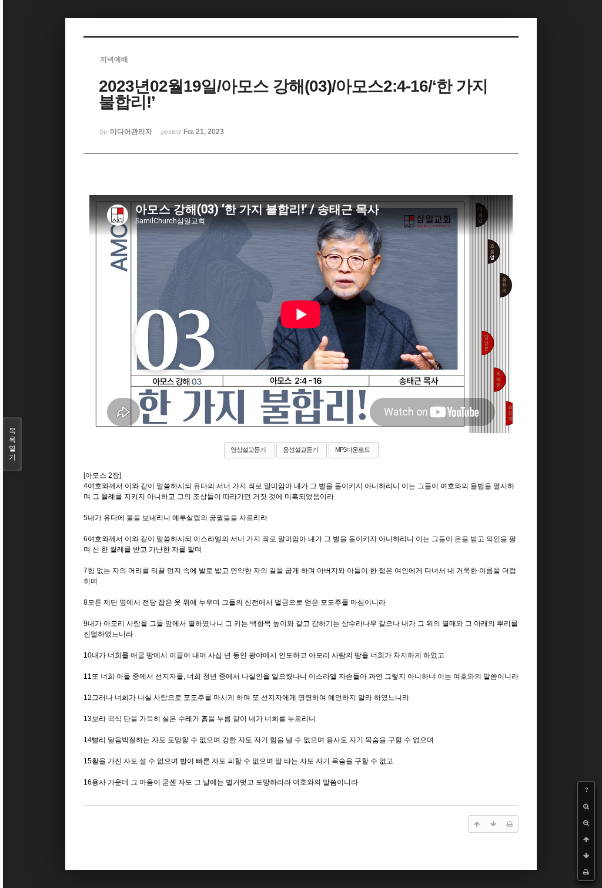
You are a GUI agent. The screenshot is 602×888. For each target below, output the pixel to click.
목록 (12, 444)
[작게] (586, 823)
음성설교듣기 (300, 449)
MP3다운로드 (352, 449)
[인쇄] (586, 872)
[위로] (586, 839)
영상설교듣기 (248, 449)
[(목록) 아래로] (586, 855)
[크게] (586, 806)
